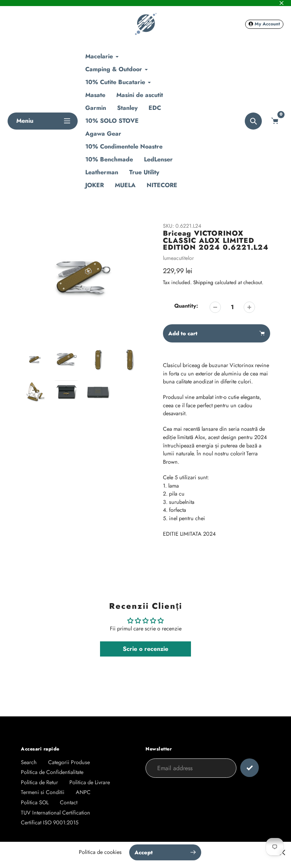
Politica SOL (34, 802)
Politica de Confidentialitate (52, 772)
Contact (68, 802)
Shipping (203, 282)
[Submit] (249, 767)
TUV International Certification (55, 812)
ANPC (83, 792)
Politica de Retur (39, 782)
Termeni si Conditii (42, 792)
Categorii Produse (69, 762)
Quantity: (186, 306)
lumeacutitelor (178, 258)
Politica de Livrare (89, 782)
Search (29, 762)
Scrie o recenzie (145, 648)
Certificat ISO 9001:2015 (49, 822)
